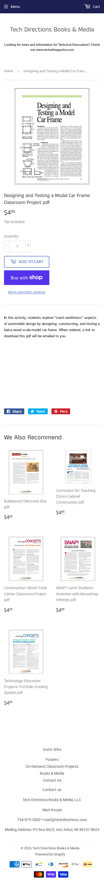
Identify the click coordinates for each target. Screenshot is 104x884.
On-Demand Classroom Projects (52, 766)
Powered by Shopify (50, 854)
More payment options (26, 292)
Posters (52, 759)
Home (8, 71)
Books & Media (52, 773)
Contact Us (52, 780)
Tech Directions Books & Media (52, 29)
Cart (96, 7)
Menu (15, 7)
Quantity (11, 236)
